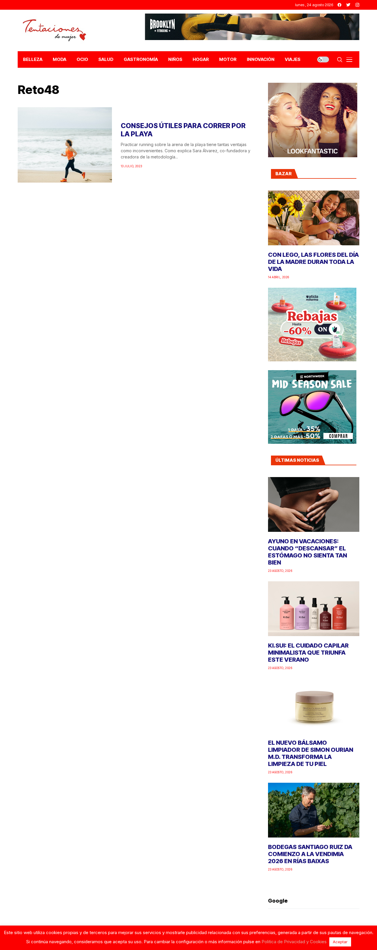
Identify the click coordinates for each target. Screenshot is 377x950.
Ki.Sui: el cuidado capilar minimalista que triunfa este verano (308, 652)
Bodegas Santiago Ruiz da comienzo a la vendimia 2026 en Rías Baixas (310, 854)
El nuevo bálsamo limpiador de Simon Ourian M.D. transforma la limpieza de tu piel (310, 753)
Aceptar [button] (340, 941)
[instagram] (357, 5)
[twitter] (348, 4)
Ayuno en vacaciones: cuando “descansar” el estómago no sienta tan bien (307, 552)
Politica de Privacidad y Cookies (294, 941)
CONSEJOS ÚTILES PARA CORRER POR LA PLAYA (183, 130)
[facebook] (339, 5)
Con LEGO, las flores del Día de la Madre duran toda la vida (313, 261)
